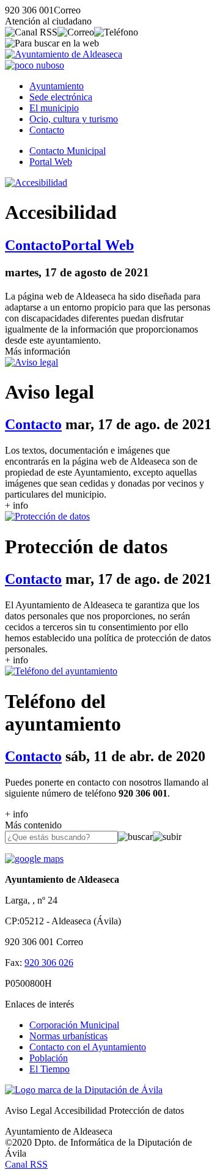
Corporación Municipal (74, 1025)
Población (48, 1058)
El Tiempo (49, 1069)
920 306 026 (48, 962)
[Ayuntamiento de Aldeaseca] (63, 54)
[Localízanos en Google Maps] (34, 858)
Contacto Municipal (67, 150)
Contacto (46, 130)
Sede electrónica (60, 97)
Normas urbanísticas (68, 1036)
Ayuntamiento (56, 86)
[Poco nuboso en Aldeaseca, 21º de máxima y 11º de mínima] (34, 65)
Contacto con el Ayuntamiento (87, 1047)
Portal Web (50, 162)
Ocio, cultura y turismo (73, 119)
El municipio (54, 108)
